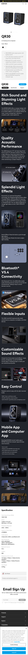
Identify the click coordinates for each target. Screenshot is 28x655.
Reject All (14, 648)
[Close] (26, 628)
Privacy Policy (21, 602)
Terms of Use (13, 602)
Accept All (14, 652)
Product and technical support (9, 578)
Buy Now (23, 84)
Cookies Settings (14, 644)
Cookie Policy (17, 641)
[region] (14, 641)
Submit (22, 600)
